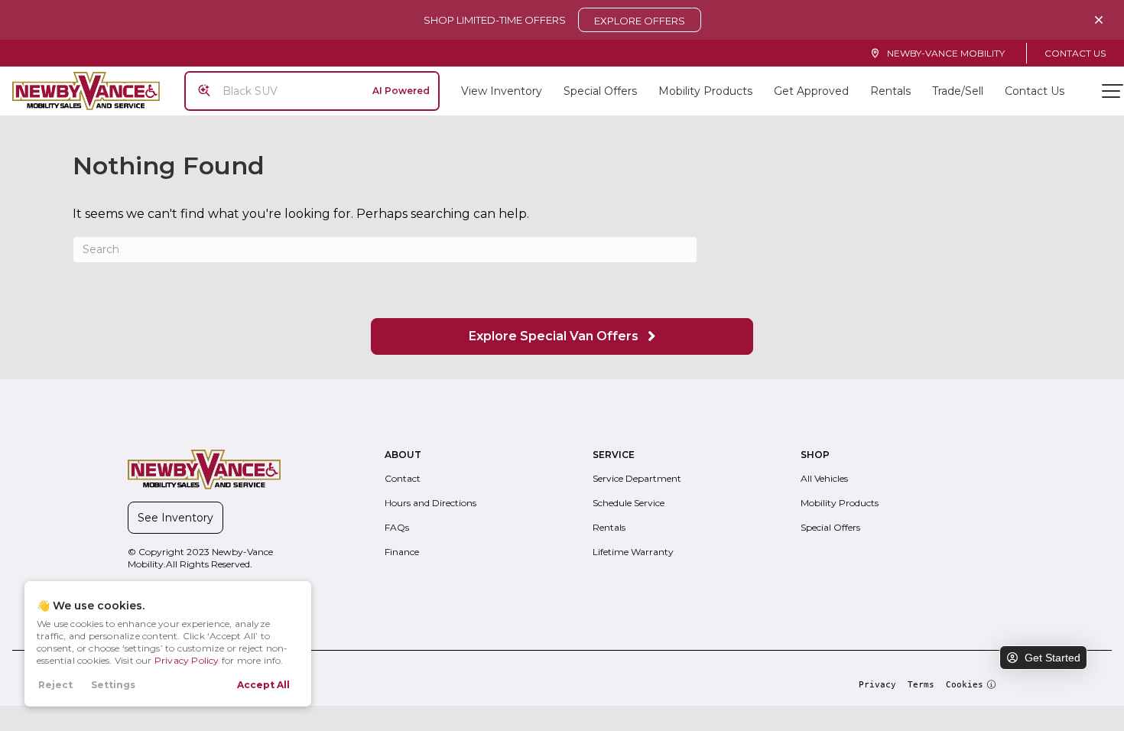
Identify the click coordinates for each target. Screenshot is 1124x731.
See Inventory (175, 518)
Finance (402, 551)
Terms (921, 685)
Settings (113, 684)
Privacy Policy (186, 660)
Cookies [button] (964, 685)
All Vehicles (824, 478)
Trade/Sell (957, 91)
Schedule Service (628, 502)
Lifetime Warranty (633, 551)
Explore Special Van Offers (555, 336)
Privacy (877, 685)
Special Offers (600, 91)
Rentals (890, 91)
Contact (403, 478)
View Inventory (501, 91)
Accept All (263, 684)
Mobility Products (705, 91)
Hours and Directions (430, 502)
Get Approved (811, 91)
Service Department (637, 478)
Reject (55, 684)
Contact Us (1075, 53)
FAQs (397, 527)
